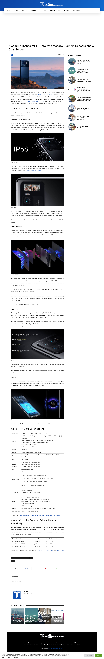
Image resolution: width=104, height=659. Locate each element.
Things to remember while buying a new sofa (44, 620)
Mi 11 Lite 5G (42, 94)
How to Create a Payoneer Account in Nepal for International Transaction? (57, 618)
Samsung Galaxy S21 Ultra (45, 550)
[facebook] (24, 596)
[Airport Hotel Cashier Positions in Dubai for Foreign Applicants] (72, 108)
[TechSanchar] (12, 55)
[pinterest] (30, 596)
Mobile (13, 558)
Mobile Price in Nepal (20, 558)
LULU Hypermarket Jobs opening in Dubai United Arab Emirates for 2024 (84, 99)
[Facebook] (39, 652)
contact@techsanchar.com (55, 648)
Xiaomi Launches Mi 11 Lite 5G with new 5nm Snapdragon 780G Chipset (39, 515)
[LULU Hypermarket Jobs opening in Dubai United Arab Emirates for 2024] (72, 98)
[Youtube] (65, 652)
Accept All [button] (98, 655)
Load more (80, 133)
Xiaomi (31, 558)
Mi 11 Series (18, 561)
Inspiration (44, 616)
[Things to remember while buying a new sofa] (72, 80)
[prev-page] (12, 626)
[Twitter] (60, 652)
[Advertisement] (52, 25)
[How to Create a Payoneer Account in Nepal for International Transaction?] (72, 89)
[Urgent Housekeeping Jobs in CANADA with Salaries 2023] (72, 117)
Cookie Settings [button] (89, 655)
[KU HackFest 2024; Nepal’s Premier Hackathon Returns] (72, 70)
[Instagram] (43, 652)
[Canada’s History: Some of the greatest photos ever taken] (72, 61)
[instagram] (27, 596)
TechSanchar (18, 55)
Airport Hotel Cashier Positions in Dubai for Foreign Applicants (83, 108)
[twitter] (33, 596)
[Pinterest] (52, 652)
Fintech (58, 613)
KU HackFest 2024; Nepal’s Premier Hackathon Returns (31, 620)
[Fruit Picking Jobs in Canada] (72, 127)
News (17, 615)
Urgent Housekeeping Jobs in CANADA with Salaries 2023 (83, 118)
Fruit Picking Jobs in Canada (82, 127)
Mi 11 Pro (49, 94)
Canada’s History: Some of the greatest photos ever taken (18, 619)
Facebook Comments (16, 581)
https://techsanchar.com (29, 593)
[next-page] (15, 626)
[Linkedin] (47, 652)
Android (27, 558)
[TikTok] (56, 652)
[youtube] (36, 596)
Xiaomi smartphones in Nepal (36, 101)
